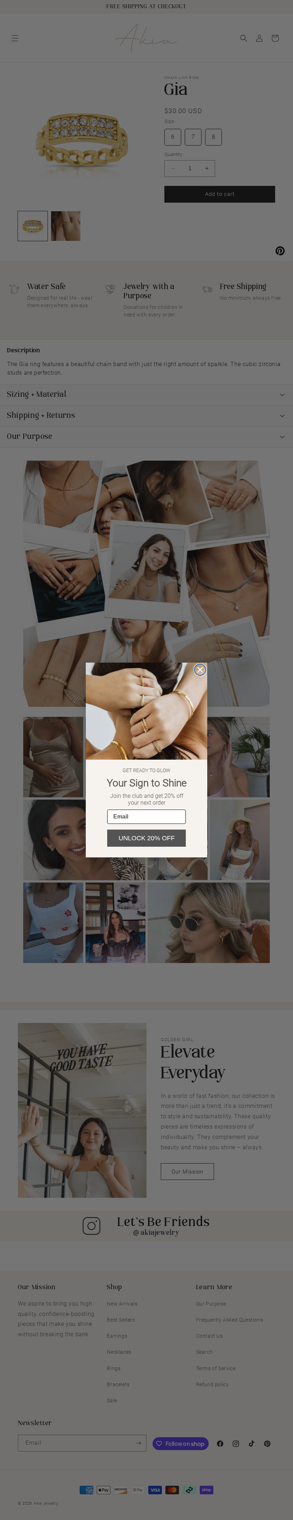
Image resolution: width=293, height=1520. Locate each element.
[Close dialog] (200, 669)
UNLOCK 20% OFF (147, 838)
